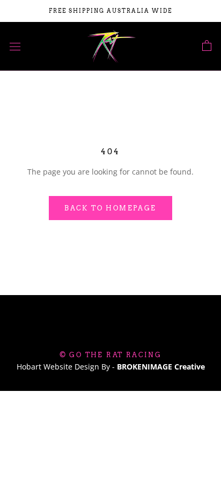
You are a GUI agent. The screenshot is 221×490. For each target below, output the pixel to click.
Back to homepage (110, 208)
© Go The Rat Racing (111, 355)
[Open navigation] (15, 46)
